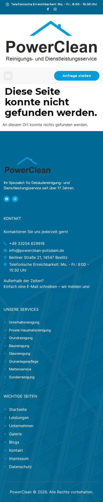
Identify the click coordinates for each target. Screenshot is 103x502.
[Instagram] (15, 199)
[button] (8, 76)
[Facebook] (48, 9)
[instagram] (55, 9)
